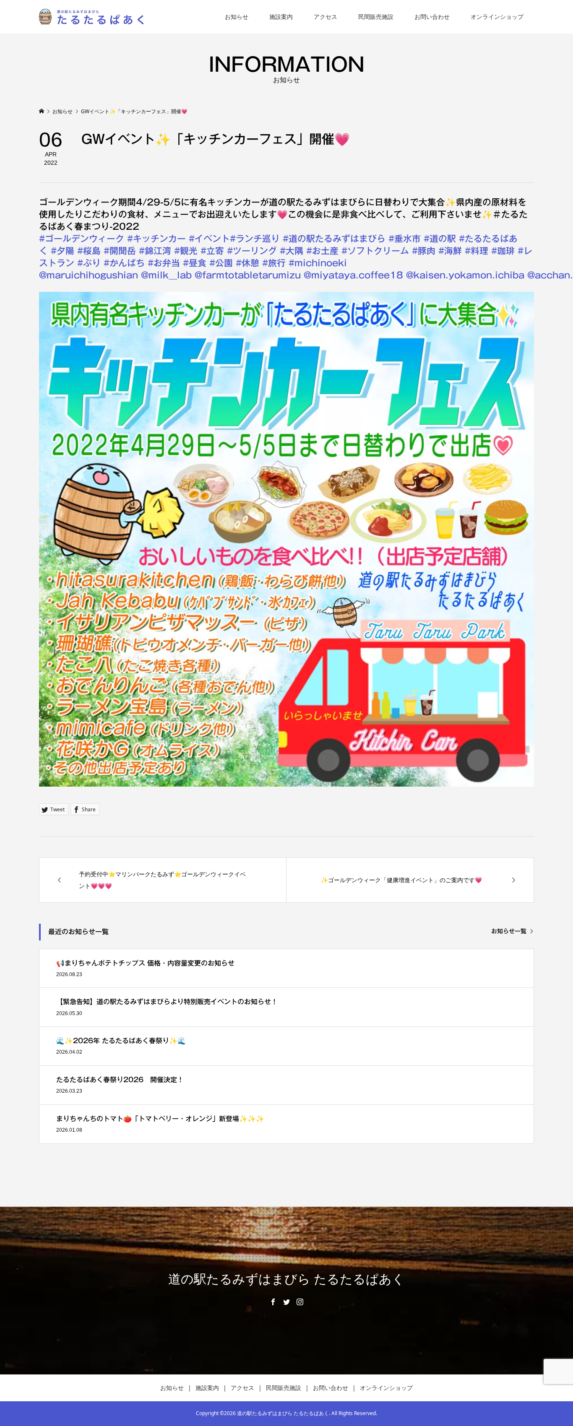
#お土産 (322, 251)
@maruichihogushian (88, 275)
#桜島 (89, 251)
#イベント (209, 238)
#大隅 (291, 251)
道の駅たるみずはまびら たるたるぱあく (286, 1279)
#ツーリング (252, 251)
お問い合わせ (432, 17)
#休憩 (247, 263)
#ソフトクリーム (375, 251)
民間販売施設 (375, 17)
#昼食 (194, 263)
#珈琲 (503, 251)
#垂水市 (404, 238)
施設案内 (281, 17)
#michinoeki (318, 263)
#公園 (221, 263)
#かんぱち (124, 263)
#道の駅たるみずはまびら (334, 238)
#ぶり (89, 263)
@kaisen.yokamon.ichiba (465, 275)
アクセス (325, 17)
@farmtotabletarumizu (248, 275)
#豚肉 (423, 251)
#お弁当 (164, 263)
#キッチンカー (156, 238)
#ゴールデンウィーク (81, 238)
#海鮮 (450, 251)
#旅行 (274, 263)
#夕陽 (62, 251)
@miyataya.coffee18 (353, 275)
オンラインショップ (497, 17)
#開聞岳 (120, 251)
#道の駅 (440, 238)
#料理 (476, 251)
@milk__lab (166, 275)
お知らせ (236, 17)
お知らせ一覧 (508, 931)
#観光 (186, 251)
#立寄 (212, 251)
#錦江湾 (155, 251)
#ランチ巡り (255, 238)
